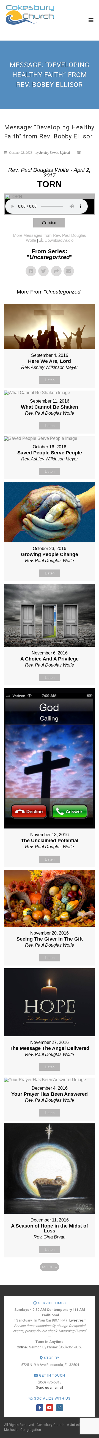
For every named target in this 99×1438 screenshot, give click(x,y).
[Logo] (30, 14)
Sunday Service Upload (54, 153)
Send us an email (49, 1387)
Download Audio (59, 240)
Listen (51, 223)
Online (22, 1347)
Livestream (78, 1320)
